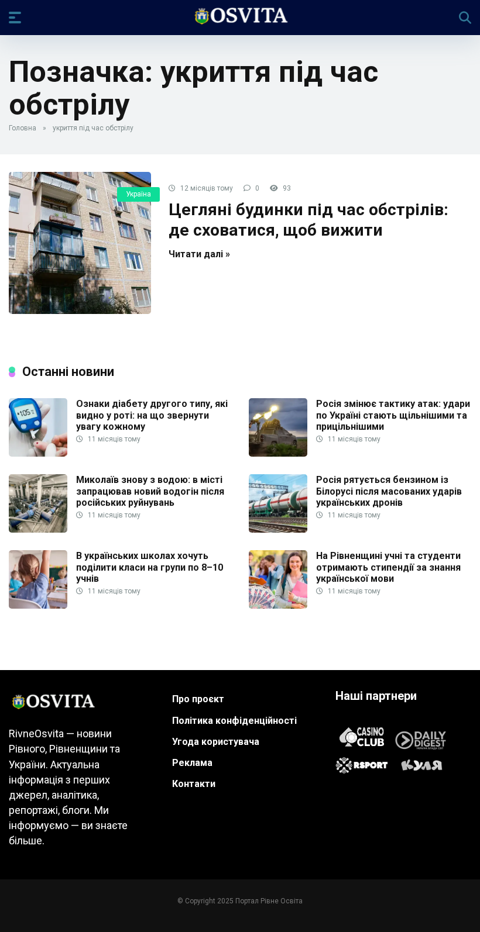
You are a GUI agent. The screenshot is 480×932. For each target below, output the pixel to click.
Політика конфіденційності (234, 720)
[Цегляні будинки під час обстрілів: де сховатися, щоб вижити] (80, 243)
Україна (138, 194)
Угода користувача (215, 741)
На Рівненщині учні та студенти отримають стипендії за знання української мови (388, 567)
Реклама (192, 762)
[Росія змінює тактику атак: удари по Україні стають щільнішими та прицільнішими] (278, 453)
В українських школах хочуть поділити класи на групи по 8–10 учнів (149, 567)
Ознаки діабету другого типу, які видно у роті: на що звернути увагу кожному (152, 415)
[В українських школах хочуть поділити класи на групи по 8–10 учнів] (38, 605)
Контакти (193, 783)
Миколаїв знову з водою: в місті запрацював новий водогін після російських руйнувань (150, 491)
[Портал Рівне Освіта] (240, 17)
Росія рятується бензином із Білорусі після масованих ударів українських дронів (389, 491)
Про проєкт (198, 699)
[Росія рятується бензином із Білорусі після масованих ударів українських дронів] (278, 529)
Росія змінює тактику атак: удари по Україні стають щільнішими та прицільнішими (393, 415)
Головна (22, 128)
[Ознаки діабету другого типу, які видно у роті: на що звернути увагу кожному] (38, 453)
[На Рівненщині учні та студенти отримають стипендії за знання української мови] (278, 605)
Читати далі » (199, 254)
